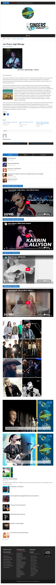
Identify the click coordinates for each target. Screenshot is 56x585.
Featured (19, 562)
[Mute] (49, 215)
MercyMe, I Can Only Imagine (17, 523)
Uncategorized (20, 574)
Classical (23, 558)
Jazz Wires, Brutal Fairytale (10, 479)
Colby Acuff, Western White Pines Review (34, 561)
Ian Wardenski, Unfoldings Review (34, 574)
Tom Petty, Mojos (11, 158)
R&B (22, 567)
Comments (43, 154)
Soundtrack (19, 571)
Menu (28, 35)
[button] (8, 94)
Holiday (18, 565)
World (18, 576)
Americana (19, 553)
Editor (11, 46)
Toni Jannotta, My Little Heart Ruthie (19, 532)
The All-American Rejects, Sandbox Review (18, 428)
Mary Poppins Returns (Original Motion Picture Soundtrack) (24, 495)
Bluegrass (19, 555)
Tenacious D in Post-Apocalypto (18, 505)
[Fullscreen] (51, 215)
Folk (24, 562)
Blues (6, 130)
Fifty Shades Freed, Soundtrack (17, 514)
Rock (18, 569)
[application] (28, 202)
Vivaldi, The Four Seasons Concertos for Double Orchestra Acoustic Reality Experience (25, 174)
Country (19, 560)
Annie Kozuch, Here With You (14, 168)
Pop (18, 567)
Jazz (23, 565)
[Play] (4, 215)
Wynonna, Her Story (12, 179)
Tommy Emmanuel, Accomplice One (10, 122)
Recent (25, 154)
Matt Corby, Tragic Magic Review (15, 462)
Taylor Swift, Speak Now (13, 163)
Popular (10, 154)
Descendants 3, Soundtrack (16, 486)
